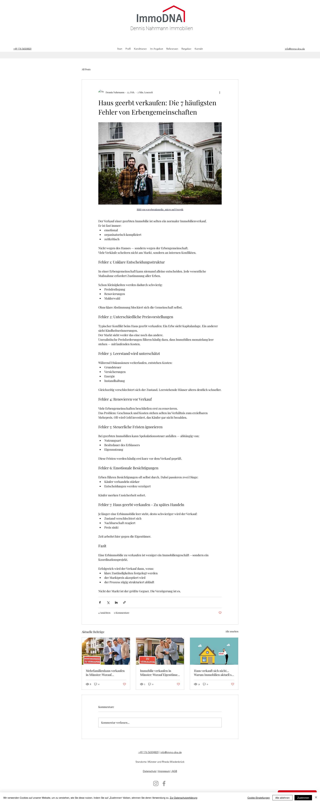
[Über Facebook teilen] (100, 602)
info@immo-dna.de (171, 752)
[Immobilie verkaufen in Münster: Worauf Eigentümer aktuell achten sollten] (160, 651)
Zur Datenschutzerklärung (183, 797)
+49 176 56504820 (148, 752)
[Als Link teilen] (124, 602)
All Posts (86, 69)
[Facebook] (164, 783)
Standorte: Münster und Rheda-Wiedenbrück (160, 761)
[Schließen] (316, 797)
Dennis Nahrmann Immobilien (161, 28)
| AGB (174, 771)
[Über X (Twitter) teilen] (108, 602)
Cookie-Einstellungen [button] (259, 797)
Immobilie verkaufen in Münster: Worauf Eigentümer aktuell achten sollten (159, 673)
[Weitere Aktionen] (220, 92)
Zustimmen (303, 797)
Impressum (164, 771)
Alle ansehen (231, 631)
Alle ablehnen (282, 797)
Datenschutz (149, 771)
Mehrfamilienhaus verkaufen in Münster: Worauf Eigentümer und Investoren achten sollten (105, 673)
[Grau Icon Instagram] (155, 783)
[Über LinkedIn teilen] (116, 602)
